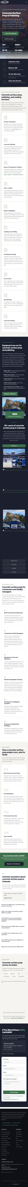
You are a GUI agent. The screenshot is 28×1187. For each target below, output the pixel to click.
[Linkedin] (4, 1174)
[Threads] (14, 1174)
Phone (4, 1072)
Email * (5, 1065)
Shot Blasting (8, 299)
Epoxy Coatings (8, 174)
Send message (14, 1092)
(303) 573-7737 (8, 898)
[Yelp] (9, 1174)
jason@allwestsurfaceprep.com (10, 1099)
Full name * (6, 1059)
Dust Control (7, 278)
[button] (26, 2)
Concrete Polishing (9, 144)
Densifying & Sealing (10, 254)
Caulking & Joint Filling (10, 231)
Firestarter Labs (16, 1184)
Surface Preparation (10, 122)
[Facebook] (2, 1174)
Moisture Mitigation (9, 210)
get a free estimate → (18, 1018)
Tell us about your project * (10, 1079)
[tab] (14, 445)
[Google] (7, 1174)
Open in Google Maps (8, 1053)
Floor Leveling (8, 188)
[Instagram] (11, 1174)
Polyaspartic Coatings (17, 174)
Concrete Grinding (9, 320)
